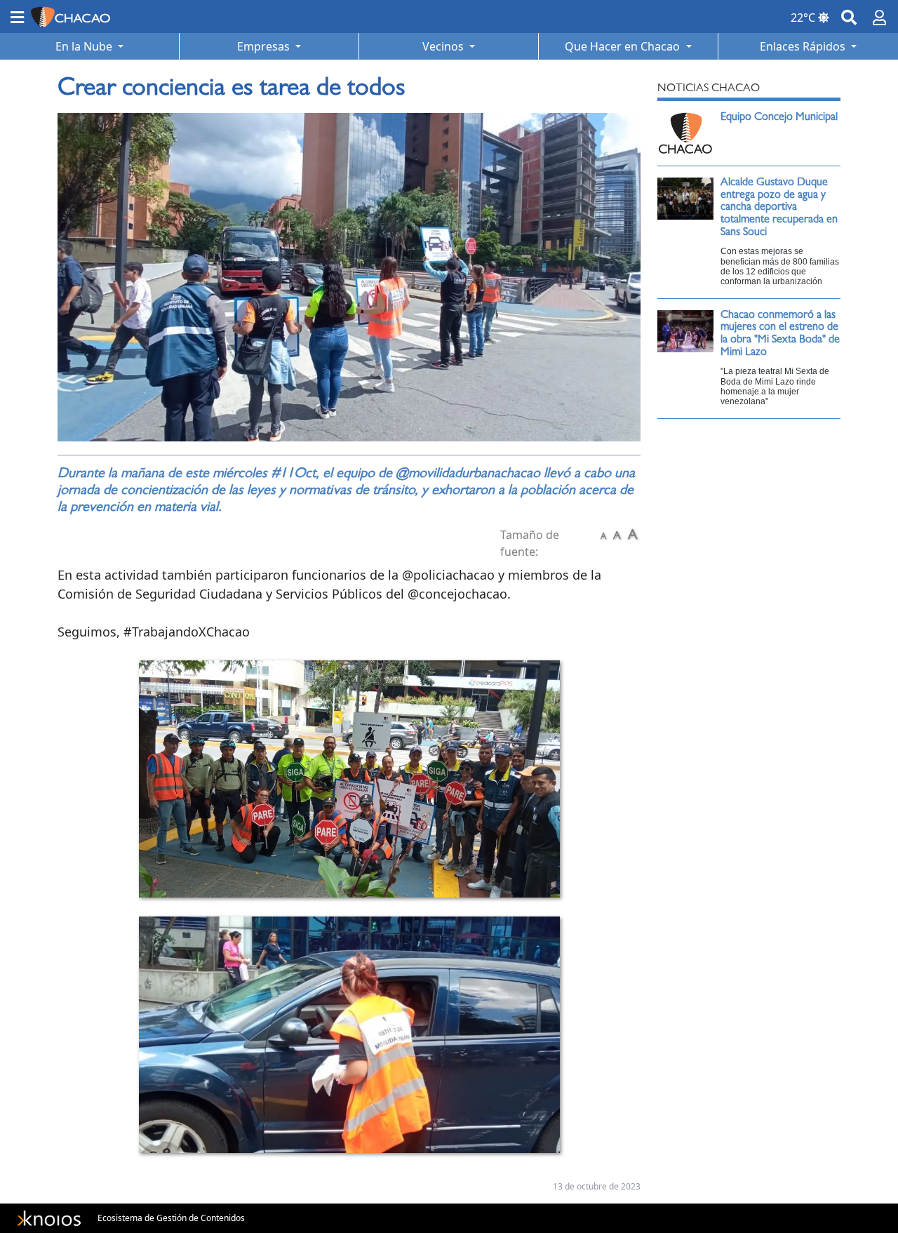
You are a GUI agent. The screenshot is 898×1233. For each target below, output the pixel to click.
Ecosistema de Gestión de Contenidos (171, 1218)
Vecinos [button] (444, 46)
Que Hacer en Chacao (624, 46)
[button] (17, 16)
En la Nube (85, 46)
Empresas (265, 46)
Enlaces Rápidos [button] (804, 46)
